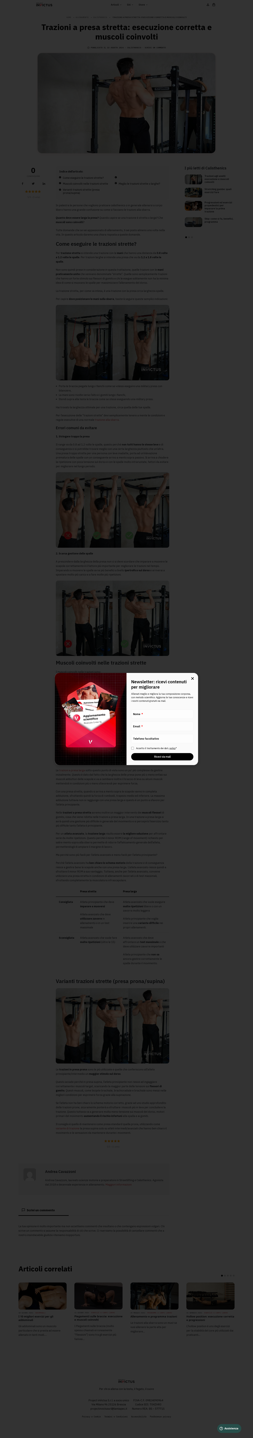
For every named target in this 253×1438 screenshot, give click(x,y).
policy (172, 748)
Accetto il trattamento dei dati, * (156, 748)
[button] (192, 678)
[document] (126, 719)
